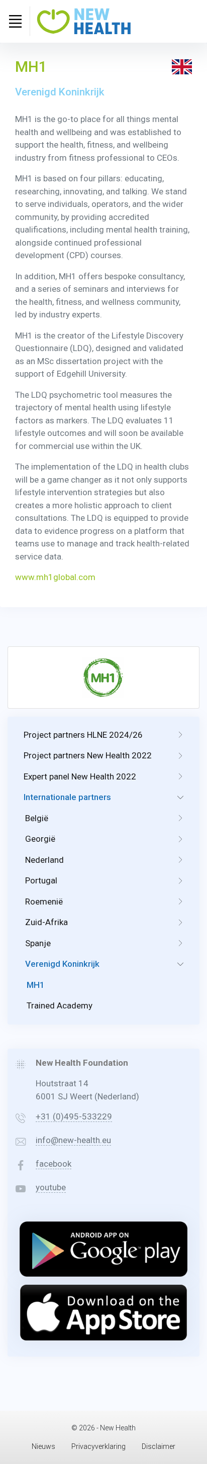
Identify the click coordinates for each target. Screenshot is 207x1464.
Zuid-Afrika (46, 922)
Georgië (40, 839)
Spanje (38, 943)
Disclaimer (158, 1446)
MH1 (36, 985)
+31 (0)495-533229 (74, 1116)
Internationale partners (67, 797)
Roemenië (44, 901)
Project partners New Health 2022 (88, 755)
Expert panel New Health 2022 (80, 776)
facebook (53, 1164)
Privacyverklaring (98, 1446)
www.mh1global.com (55, 577)
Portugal (41, 880)
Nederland (44, 860)
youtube (51, 1187)
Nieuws (43, 1446)
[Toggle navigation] (15, 21)
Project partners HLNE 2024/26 (83, 735)
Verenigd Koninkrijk (62, 964)
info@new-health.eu (73, 1140)
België (36, 818)
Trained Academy (59, 1005)
